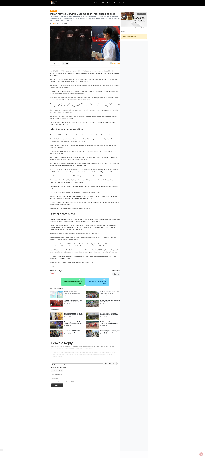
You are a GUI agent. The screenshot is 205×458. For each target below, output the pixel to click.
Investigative (94, 3)
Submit (57, 385)
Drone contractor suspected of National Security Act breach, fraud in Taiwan (109, 314)
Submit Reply (108, 363)
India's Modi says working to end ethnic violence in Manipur (73, 301)
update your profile (62, 348)
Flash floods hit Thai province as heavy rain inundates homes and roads (109, 323)
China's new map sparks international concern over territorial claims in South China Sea (74, 293)
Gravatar (53, 348)
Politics (109, 3)
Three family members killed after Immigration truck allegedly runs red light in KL (73, 323)
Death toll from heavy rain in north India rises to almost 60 (109, 292)
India (52, 274)
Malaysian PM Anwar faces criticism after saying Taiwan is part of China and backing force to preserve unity (110, 332)
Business (125, 3)
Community (117, 3)
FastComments (96, 346)
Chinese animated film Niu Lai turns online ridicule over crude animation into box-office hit (74, 314)
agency (53, 23)
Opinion (103, 3)
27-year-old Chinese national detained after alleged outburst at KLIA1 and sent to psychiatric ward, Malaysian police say (73, 332)
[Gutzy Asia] (54, 2)
